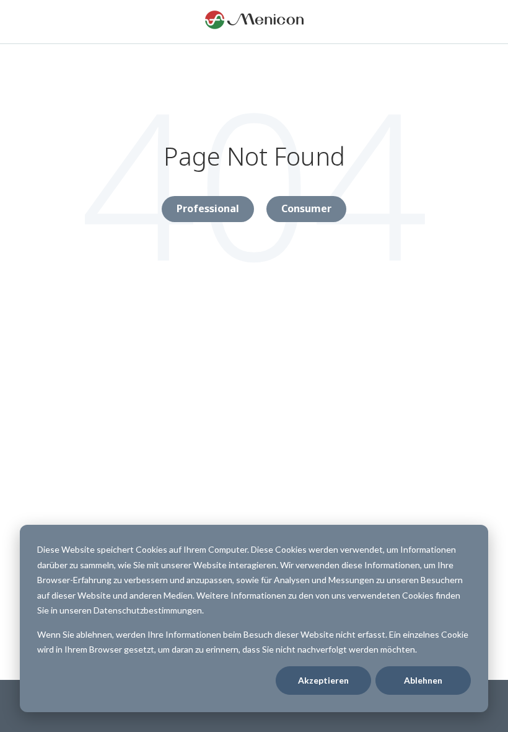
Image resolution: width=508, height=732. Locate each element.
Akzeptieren (323, 680)
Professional (208, 208)
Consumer (306, 208)
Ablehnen (423, 680)
